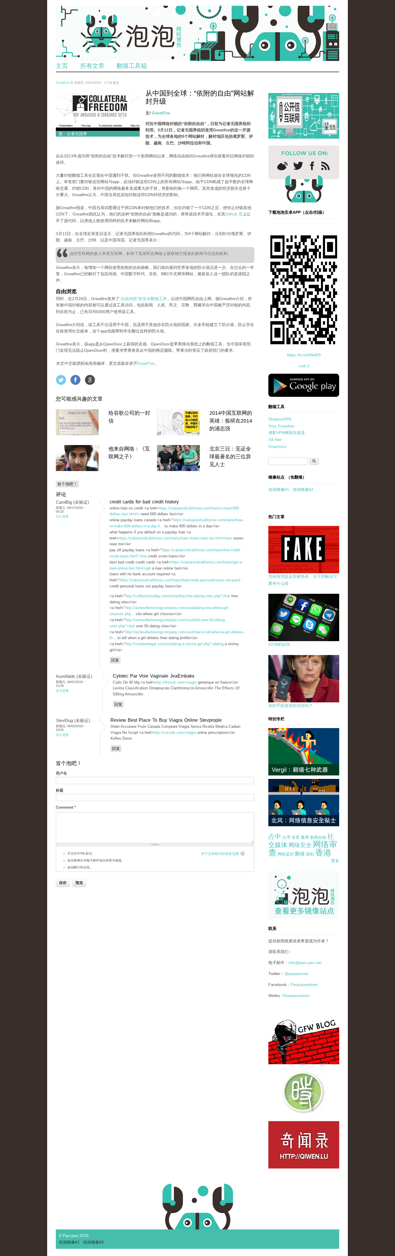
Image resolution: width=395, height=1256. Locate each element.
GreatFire (62, 82)
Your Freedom (281, 426)
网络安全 (300, 845)
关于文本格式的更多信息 (220, 854)
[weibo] (282, 166)
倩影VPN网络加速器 (286, 432)
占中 (274, 836)
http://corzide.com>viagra (174, 732)
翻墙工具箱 (132, 65)
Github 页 (234, 214)
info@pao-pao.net (305, 962)
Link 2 (303, 366)
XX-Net (274, 439)
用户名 (61, 773)
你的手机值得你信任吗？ (290, 705)
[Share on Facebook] (75, 380)
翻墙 (300, 854)
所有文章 (92, 65)
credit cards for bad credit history (144, 501)
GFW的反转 (279, 644)
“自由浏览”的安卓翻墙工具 (143, 298)
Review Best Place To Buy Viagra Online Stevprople (166, 720)
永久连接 (62, 516)
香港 (323, 852)
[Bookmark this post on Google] (90, 380)
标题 (59, 790)
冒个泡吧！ (67, 484)
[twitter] (298, 166)
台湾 (286, 837)
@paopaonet (296, 973)
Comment (66, 807)
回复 (115, 660)
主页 (62, 65)
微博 (305, 837)
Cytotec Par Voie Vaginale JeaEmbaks (153, 675)
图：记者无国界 (73, 133)
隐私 (310, 854)
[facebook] (312, 166)
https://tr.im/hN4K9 (304, 355)
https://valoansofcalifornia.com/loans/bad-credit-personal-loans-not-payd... (181, 580)
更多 (335, 860)
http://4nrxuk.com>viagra (176, 682)
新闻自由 (318, 837)
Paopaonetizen (304, 984)
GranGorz (277, 446)
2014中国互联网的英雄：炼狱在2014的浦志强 (230, 420)
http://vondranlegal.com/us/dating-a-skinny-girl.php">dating (174, 644)
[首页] (197, 33)
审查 (295, 837)
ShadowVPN (279, 419)
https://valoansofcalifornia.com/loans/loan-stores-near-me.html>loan (175, 538)
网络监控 (286, 854)
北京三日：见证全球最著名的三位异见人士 (230, 456)
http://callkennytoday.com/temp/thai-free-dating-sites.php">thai (177, 596)
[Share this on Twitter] (61, 380)
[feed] (325, 166)
